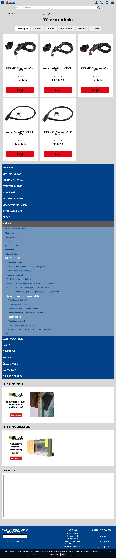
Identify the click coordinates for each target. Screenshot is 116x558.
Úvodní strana (72, 533)
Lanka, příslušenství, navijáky (19, 271)
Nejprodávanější (66, 29)
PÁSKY (6, 345)
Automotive (10, 250)
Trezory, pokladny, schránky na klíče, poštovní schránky (30, 283)
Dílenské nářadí (11, 237)
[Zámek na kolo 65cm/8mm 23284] (20, 114)
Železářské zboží (12, 258)
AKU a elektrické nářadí (15, 229)
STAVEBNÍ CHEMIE (12, 186)
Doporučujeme (22, 29)
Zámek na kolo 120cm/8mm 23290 (95, 69)
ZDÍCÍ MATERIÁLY (12, 173)
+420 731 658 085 (101, 541)
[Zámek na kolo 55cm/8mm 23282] (58, 114)
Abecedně (95, 29)
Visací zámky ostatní (17, 321)
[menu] (2, 2)
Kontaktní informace (72, 544)
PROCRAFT (9, 167)
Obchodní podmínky (72, 541)
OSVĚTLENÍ (9, 351)
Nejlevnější (38, 29)
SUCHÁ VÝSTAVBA (13, 180)
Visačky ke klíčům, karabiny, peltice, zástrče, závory (28, 287)
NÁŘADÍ (7, 223)
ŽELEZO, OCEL (10, 363)
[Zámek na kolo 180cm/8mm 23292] (20, 50)
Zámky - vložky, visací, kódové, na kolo (23, 296)
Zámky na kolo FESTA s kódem (21, 325)
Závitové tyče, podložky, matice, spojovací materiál (28, 329)
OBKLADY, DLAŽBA (12, 376)
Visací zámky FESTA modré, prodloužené (25, 313)
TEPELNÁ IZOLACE (12, 211)
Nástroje (8, 241)
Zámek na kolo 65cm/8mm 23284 (20, 133)
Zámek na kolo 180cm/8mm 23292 (20, 69)
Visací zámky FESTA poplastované (23, 308)
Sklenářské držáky (14, 262)
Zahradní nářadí (11, 254)
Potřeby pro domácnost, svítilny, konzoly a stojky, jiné (29, 266)
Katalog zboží (72, 536)
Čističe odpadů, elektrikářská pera (21, 279)
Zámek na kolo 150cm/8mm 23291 (58, 69)
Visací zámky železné (17, 300)
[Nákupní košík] (113, 3)
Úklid (7, 333)
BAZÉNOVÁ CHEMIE (13, 338)
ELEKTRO (8, 357)
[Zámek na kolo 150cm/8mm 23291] (58, 50)
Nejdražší (50, 29)
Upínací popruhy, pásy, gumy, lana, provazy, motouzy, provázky (33, 292)
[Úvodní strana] (10, 3)
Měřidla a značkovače (14, 233)
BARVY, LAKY (10, 370)
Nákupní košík (72, 539)
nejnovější (82, 29)
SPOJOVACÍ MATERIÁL (15, 205)
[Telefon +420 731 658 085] (103, 4)
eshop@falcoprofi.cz (101, 546)
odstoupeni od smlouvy (72, 546)
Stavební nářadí (11, 245)
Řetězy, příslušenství (15, 275)
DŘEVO (6, 217)
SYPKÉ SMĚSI (10, 192)
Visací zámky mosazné (18, 304)
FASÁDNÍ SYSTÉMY (13, 198)
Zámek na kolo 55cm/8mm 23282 (58, 133)
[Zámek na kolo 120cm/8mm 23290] (95, 50)
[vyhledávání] (108, 3)
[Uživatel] (97, 3)
